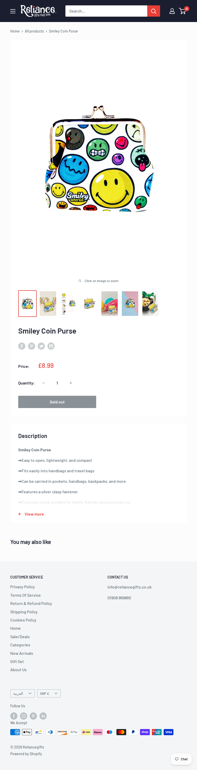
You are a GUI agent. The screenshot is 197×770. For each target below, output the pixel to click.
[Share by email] (51, 346)
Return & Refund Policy (31, 603)
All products (34, 31)
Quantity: (26, 382)
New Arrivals (21, 653)
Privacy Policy (22, 586)
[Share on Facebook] (21, 346)
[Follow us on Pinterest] (33, 715)
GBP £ (44, 693)
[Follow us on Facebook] (13, 715)
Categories (20, 644)
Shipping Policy (24, 611)
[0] (182, 11)
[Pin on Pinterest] (31, 346)
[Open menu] (12, 11)
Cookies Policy (23, 619)
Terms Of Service (25, 595)
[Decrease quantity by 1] (43, 383)
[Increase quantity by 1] (70, 383)
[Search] (153, 11)
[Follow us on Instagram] (23, 715)
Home (15, 31)
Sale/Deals (20, 636)
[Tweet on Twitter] (41, 346)
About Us (18, 669)
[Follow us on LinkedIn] (43, 715)
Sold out (57, 401)
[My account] (172, 11)
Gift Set (17, 661)
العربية (18, 693)
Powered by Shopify (26, 754)
